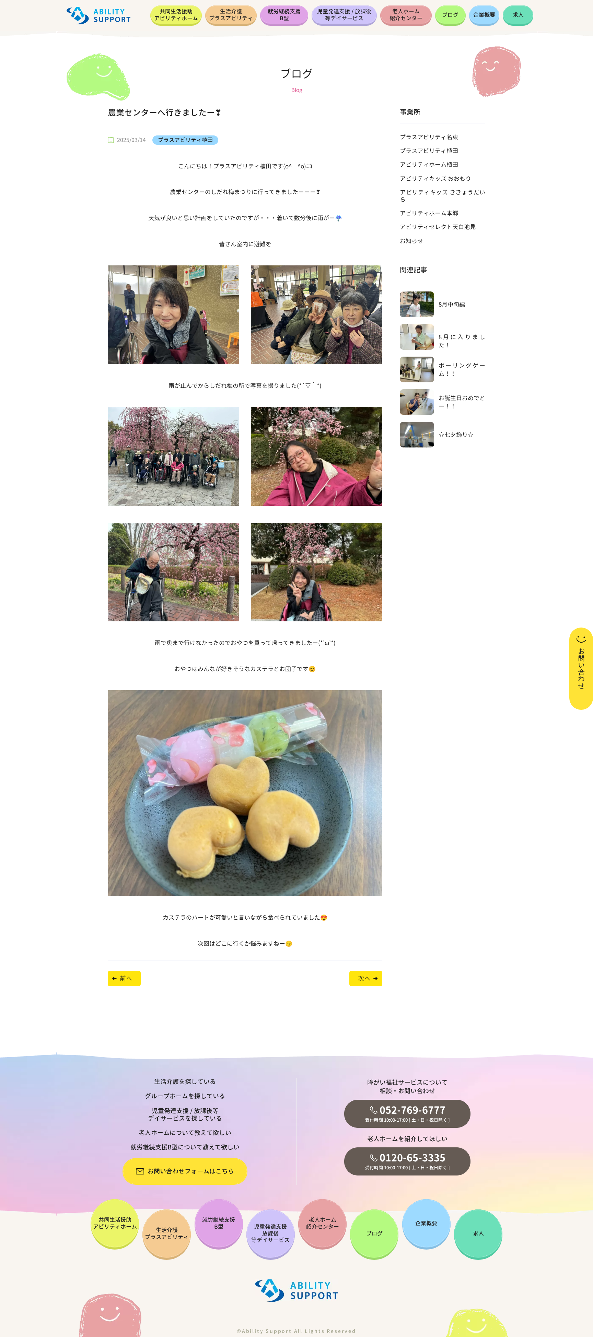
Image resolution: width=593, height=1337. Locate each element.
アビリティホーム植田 (429, 164)
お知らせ (411, 241)
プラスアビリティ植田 (185, 140)
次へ (364, 978)
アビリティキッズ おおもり (435, 178)
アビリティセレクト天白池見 (438, 227)
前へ (126, 978)
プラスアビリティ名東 (429, 137)
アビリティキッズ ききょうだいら (442, 195)
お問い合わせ (581, 668)
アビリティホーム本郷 (429, 213)
